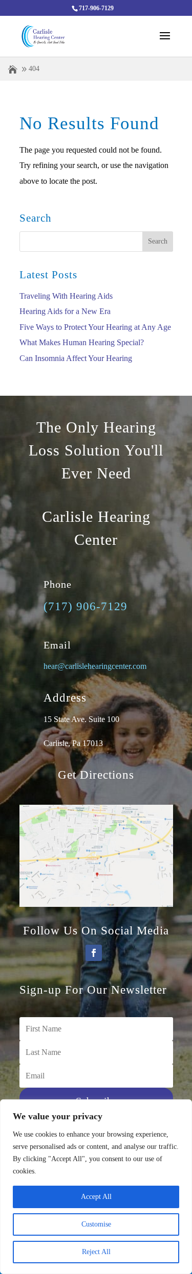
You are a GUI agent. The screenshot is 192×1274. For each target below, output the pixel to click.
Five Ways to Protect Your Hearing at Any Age (95, 327)
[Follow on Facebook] (94, 953)
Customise (96, 1224)
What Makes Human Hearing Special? (81, 342)
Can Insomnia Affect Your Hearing (75, 358)
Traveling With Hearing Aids (66, 296)
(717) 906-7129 (85, 606)
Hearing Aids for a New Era (65, 311)
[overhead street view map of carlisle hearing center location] (96, 904)
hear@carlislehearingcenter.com (95, 666)
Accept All (96, 1196)
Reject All (96, 1252)
